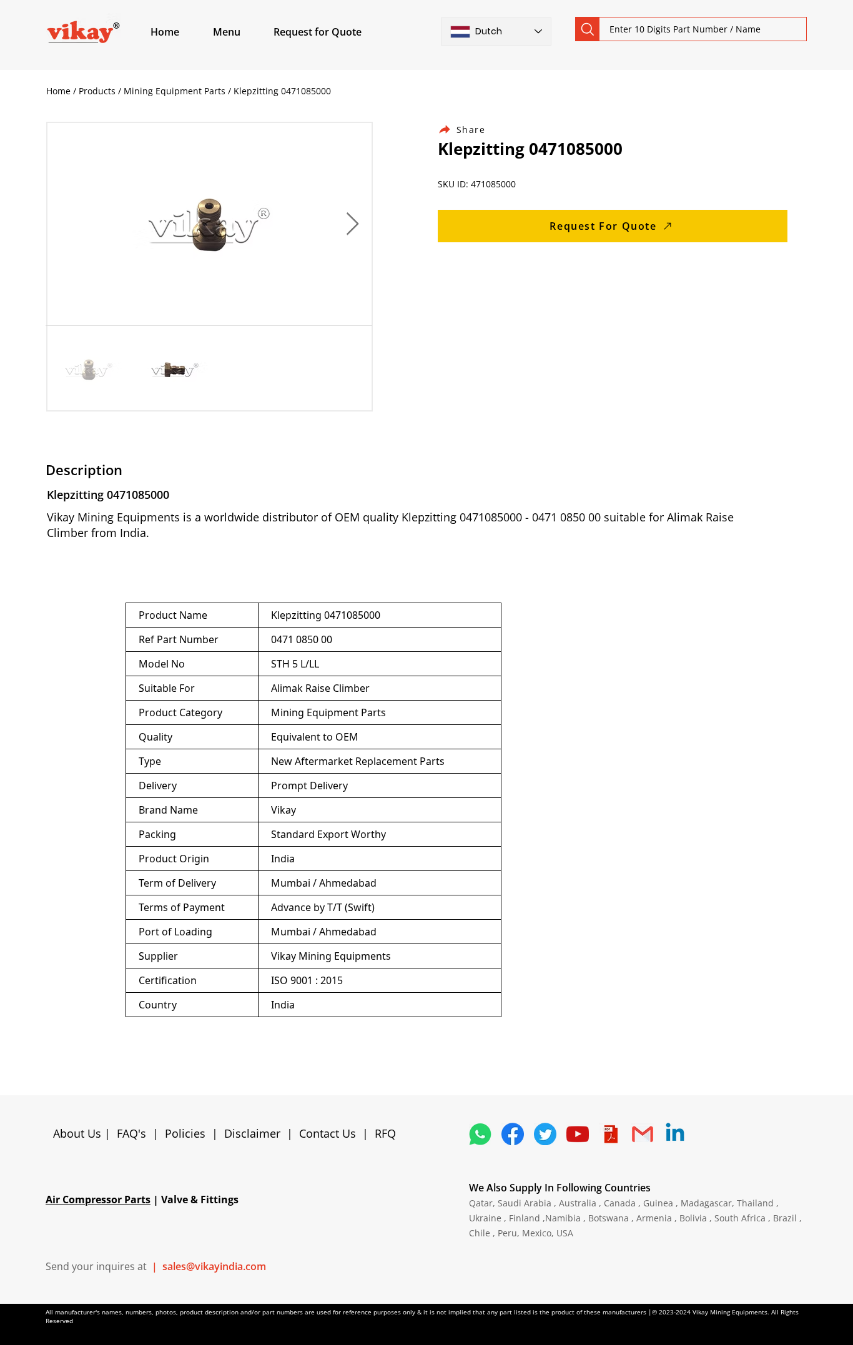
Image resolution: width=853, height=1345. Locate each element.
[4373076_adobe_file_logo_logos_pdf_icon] (610, 1134)
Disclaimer (255, 1133)
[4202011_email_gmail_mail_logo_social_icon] (642, 1134)
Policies (185, 1133)
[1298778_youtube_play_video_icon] (577, 1134)
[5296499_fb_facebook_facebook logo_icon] (512, 1134)
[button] (241, 32)
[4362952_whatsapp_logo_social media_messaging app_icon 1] (480, 1134)
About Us (78, 1133)
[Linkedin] (675, 1134)
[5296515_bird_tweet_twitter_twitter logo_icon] (545, 1134)
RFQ (385, 1133)
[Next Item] (352, 224)
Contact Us (327, 1133)
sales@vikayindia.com (214, 1266)
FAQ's (131, 1133)
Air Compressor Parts (98, 1199)
